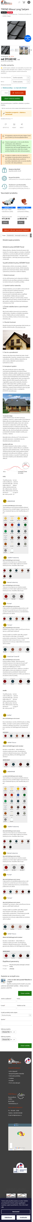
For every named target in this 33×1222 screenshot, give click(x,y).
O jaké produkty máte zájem (9, 1018)
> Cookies (11, 1090)
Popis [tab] (4, 240)
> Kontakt (11, 1092)
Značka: (6, 18)
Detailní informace (6, 120)
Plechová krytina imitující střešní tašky (17, 971)
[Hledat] (19, 2)
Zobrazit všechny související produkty (16, 234)
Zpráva (3, 1025)
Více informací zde (22, 334)
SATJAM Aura (23, 394)
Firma (18, 1004)
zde (2, 1207)
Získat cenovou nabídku (11, 99)
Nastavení (15, 1212)
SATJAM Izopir (12, 398)
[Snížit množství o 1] (9, 95)
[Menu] (29, 2)
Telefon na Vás (20, 1011)
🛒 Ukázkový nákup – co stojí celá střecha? (14, 89)
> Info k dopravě (12, 1083)
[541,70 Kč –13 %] (8, 206)
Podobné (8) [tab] (10, 240)
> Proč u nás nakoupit (14, 1094)
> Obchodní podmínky (14, 1087)
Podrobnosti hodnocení (7, 16)
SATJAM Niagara (18, 391)
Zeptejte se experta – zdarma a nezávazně (15, 115)
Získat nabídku (23, 999)
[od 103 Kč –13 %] (23, 206)
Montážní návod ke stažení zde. (11, 449)
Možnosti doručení (6, 86)
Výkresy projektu (6, 1035)
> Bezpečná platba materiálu (16, 1085)
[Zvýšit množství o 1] (9, 93)
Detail (5, 227)
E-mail (3, 1011)
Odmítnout (8, 1218)
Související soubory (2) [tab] (21, 240)
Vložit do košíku (19, 94)
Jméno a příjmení (6, 1004)
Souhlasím (23, 1218)
